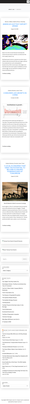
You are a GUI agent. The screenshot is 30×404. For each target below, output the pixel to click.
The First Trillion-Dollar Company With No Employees (12, 289)
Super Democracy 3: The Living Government (12, 366)
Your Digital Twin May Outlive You (10, 281)
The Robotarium (6, 302)
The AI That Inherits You (8, 292)
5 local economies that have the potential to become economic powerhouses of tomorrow (15, 169)
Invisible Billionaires (7, 353)
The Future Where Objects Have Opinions (12, 349)
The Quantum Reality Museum (9, 297)
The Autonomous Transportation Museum (12, 342)
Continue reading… (7, 73)
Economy (16, 163)
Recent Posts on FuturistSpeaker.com (15, 330)
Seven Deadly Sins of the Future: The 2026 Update (14, 362)
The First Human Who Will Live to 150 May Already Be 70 (14, 334)
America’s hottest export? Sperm (15, 25)
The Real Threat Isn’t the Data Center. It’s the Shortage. (12, 305)
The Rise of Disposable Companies (10, 314)
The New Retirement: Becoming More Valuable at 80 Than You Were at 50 (15, 356)
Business (14, 90)
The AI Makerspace (7, 309)
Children (11, 21)
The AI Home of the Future (8, 340)
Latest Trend (19, 90)
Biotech (6, 21)
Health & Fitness (16, 21)
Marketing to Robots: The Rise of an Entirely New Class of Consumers (14, 284)
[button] (28, 1)
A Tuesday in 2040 (6, 321)
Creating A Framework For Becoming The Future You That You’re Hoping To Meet (15, 371)
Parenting (23, 21)
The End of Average (7, 316)
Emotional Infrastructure (8, 311)
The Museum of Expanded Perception (11, 295)
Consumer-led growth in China (15, 94)
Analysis (10, 90)
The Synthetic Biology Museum (9, 300)
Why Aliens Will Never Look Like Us (10, 319)
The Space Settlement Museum (9, 346)
